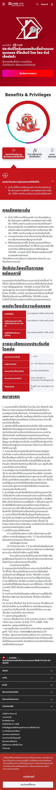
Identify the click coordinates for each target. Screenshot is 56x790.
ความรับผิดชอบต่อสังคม (11, 731)
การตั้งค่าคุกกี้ (28, 776)
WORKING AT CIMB (10, 724)
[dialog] (28, 771)
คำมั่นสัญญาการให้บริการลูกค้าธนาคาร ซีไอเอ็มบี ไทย (21, 727)
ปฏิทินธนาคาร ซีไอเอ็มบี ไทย (12, 745)
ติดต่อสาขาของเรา (28, 73)
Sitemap (6, 748)
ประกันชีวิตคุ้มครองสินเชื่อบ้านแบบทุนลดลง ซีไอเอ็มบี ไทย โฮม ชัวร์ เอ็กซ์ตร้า (26, 661)
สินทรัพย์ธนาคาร (8, 720)
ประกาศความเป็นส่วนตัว (11, 734)
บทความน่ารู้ (6, 717)
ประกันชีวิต (13, 658)
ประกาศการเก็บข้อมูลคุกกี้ (11, 738)
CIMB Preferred (9, 713)
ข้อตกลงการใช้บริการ (9, 741)
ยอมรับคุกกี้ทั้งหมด (28, 784)
